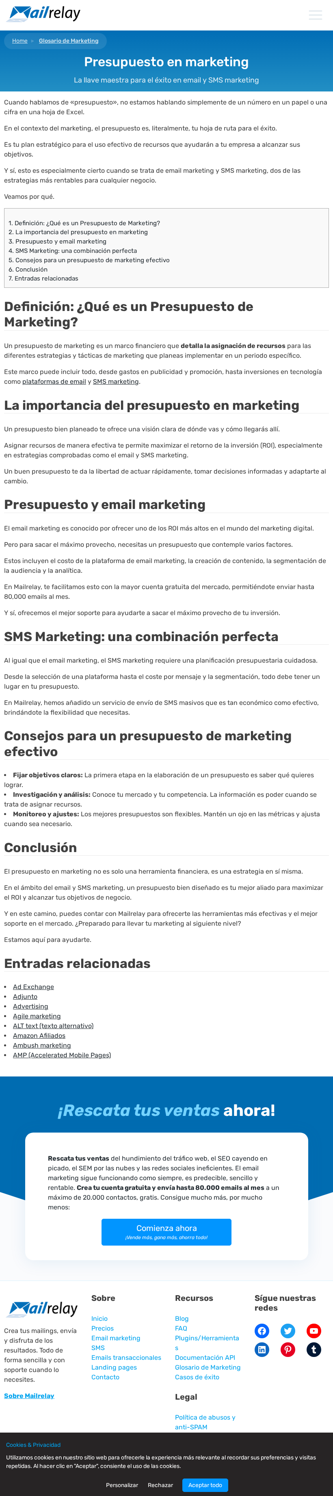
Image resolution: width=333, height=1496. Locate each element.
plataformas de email (54, 381)
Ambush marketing (42, 1045)
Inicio (99, 1318)
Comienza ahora (166, 1231)
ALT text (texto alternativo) (53, 1026)
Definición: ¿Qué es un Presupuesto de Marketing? (84, 223)
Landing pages (114, 1367)
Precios (102, 1328)
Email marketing (116, 1338)
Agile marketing (37, 1016)
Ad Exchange (33, 987)
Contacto (105, 1377)
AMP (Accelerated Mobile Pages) (62, 1055)
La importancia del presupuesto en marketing (78, 232)
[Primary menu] (315, 15)
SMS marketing (116, 381)
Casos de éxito (197, 1377)
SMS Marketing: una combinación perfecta (73, 250)
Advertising (30, 1006)
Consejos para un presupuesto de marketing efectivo (89, 260)
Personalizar (122, 1485)
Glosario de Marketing (69, 40)
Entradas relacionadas (43, 278)
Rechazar (160, 1485)
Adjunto (25, 996)
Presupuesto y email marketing (57, 241)
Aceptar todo (205, 1485)
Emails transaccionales (126, 1357)
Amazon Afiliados (39, 1035)
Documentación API (205, 1357)
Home (20, 40)
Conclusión (28, 269)
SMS (98, 1348)
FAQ (181, 1328)
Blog (182, 1318)
